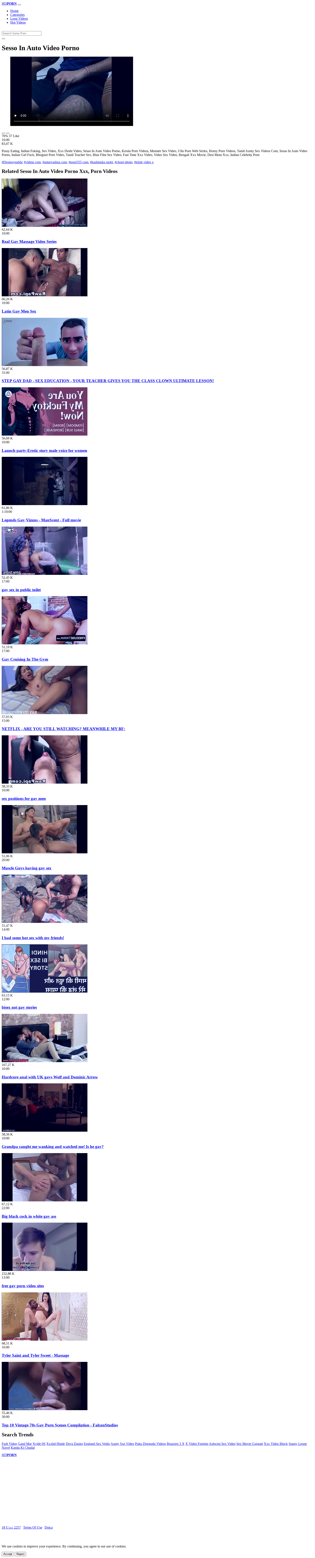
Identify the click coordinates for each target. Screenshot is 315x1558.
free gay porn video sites (23, 1286)
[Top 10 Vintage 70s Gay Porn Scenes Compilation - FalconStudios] (44, 1409)
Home (14, 11)
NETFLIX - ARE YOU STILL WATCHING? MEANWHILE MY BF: (63, 729)
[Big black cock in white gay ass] (44, 1200)
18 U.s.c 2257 (11, 1527)
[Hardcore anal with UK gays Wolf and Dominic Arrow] (44, 1061)
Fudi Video (9, 1444)
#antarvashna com (54, 162)
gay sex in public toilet (21, 589)
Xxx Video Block (276, 1444)
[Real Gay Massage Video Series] (44, 225)
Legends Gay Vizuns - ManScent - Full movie (41, 520)
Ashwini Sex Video (222, 1444)
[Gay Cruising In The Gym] (44, 643)
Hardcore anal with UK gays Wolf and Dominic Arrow (50, 1077)
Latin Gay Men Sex (19, 311)
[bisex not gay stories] (44, 991)
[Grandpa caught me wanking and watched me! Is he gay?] (44, 1130)
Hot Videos (18, 22)
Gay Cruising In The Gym (25, 659)
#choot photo (123, 162)
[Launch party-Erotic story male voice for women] (44, 434)
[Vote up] (3, 133)
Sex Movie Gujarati (249, 1444)
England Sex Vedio (97, 1444)
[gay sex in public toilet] (44, 573)
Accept (7, 1554)
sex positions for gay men (24, 798)
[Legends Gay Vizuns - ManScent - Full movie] (44, 504)
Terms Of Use (32, 1527)
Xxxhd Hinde (55, 1444)
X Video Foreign (196, 1444)
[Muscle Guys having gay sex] (44, 852)
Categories (17, 15)
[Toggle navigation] (19, 4)
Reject (20, 1554)
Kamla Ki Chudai (23, 1447)
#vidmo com (32, 162)
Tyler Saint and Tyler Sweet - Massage (35, 1355)
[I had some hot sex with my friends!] (44, 922)
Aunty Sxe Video (122, 1444)
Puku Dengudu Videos (150, 1444)
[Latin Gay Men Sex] (44, 295)
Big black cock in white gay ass (29, 1216)
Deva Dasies (74, 1444)
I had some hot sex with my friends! (33, 938)
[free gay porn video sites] (44, 1270)
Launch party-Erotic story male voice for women (44, 450)
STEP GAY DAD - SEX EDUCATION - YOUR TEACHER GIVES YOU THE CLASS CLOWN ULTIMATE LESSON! (108, 381)
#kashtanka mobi (101, 162)
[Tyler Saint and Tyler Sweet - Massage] (44, 1339)
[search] (3, 38)
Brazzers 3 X (175, 1444)
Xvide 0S (39, 1444)
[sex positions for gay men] (44, 782)
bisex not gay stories (19, 1007)
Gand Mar (25, 1444)
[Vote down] (7, 133)
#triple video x (144, 162)
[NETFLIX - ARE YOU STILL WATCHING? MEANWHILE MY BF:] (44, 713)
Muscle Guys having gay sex (26, 868)
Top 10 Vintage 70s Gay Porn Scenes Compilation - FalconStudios (60, 1425)
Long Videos (19, 18)
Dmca (49, 1527)
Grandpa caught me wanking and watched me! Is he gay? (53, 1146)
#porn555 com (78, 162)
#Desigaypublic (12, 162)
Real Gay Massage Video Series (29, 241)
